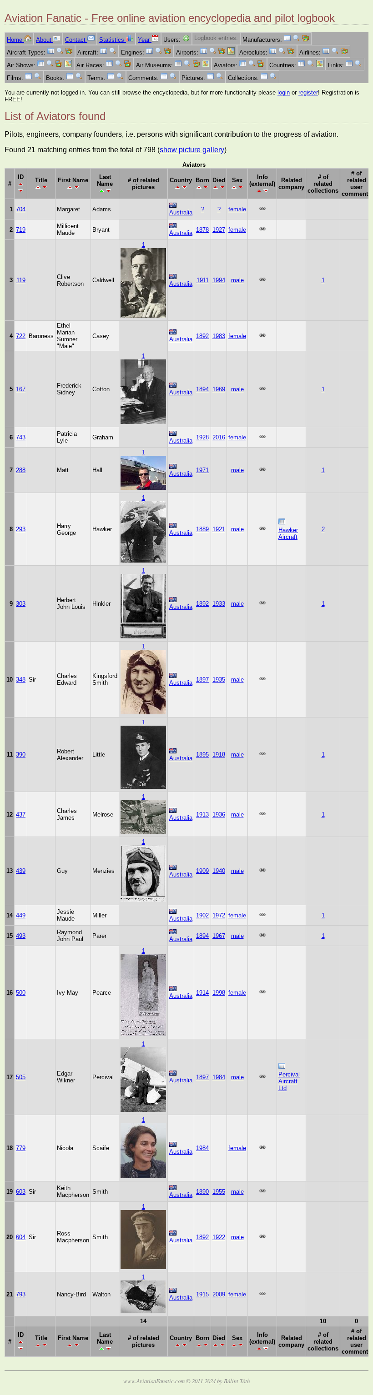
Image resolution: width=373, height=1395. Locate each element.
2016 (218, 437)
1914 (202, 992)
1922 (218, 1237)
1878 (202, 229)
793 (20, 1294)
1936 (218, 814)
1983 (218, 336)
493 (20, 935)
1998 (218, 992)
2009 (218, 1294)
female (237, 209)
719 (20, 229)
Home (15, 39)
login (283, 92)
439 (20, 870)
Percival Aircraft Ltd (289, 1081)
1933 (218, 603)
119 (20, 280)
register (308, 92)
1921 (218, 529)
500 (20, 992)
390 (20, 754)
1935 (218, 679)
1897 (202, 679)
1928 (202, 437)
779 (20, 1148)
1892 (202, 336)
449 (20, 915)
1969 (218, 389)
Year (144, 39)
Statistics (112, 39)
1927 (218, 229)
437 (20, 814)
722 (20, 336)
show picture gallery (192, 150)
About (44, 39)
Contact (76, 39)
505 (20, 1077)
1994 (218, 280)
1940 (218, 870)
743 (20, 437)
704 (20, 209)
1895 (202, 754)
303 (20, 603)
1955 (218, 1191)
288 (20, 470)
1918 (218, 754)
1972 (218, 915)
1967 (218, 935)
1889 (202, 529)
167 (20, 389)
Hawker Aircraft (288, 533)
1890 (202, 1191)
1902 (202, 915)
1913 (202, 814)
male (237, 280)
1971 (202, 470)
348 (20, 679)
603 (20, 1191)
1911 (203, 280)
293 (20, 529)
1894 (202, 389)
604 (20, 1237)
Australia (180, 212)
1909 (202, 870)
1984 (218, 1077)
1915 (202, 1294)
